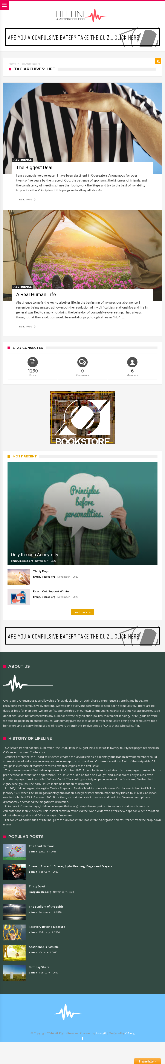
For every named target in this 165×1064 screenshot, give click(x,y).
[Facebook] (82, 1038)
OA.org (129, 1033)
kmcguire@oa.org (22, 560)
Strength (101, 1033)
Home (12, 63)
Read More (25, 199)
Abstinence (23, 159)
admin (33, 851)
